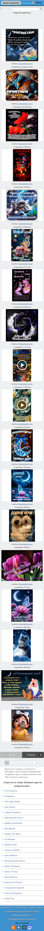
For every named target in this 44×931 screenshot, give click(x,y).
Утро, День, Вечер (12, 801)
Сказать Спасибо (12, 850)
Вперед (31, 755)
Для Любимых (11, 855)
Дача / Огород (11, 871)
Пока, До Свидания (13, 893)
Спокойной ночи (25, 64)
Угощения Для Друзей (14, 888)
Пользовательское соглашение (22, 919)
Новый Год (9, 898)
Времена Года (11, 845)
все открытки (11, 3)
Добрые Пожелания (13, 823)
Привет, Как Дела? (13, 834)
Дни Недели (10, 807)
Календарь (9, 796)
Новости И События (13, 882)
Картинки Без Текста (14, 818)
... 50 (36, 763)
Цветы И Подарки (12, 866)
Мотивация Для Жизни (15, 861)
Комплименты (11, 877)
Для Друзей (10, 828)
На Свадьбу (10, 839)
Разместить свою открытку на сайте (22, 911)
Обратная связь (36, 907)
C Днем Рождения (13, 812)
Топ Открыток (11, 791)
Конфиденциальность (21, 915)
